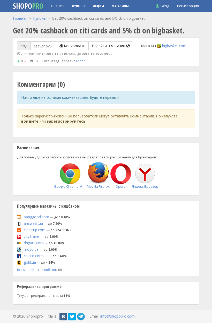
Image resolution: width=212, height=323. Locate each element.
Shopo (28, 6)
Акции (98, 5)
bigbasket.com (174, 45)
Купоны (78, 5)
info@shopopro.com (117, 315)
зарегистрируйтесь (66, 121)
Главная (20, 18)
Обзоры (57, 5)
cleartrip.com (35, 229)
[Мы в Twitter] (72, 316)
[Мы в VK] (63, 316)
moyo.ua (31, 249)
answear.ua (33, 223)
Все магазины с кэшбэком (37, 270)
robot (80, 61)
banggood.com (36, 216)
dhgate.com (34, 242)
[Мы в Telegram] (81, 316)
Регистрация (188, 5)
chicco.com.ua (36, 255)
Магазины (120, 5)
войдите (30, 121)
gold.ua (30, 262)
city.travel (32, 236)
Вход (164, 5)
